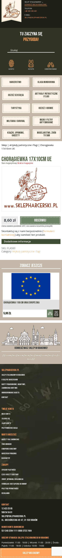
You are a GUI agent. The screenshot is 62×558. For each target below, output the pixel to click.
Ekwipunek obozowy (9, 449)
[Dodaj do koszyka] (56, 313)
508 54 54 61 (7, 512)
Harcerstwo (15, 82)
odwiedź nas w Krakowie (35, 4)
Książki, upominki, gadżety (15, 134)
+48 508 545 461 (31, 11)
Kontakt (5, 397)
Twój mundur (6, 444)
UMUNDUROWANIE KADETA (10, 392)
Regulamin (5, 493)
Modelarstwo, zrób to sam (46, 134)
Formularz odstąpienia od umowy (14, 484)
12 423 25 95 (7, 508)
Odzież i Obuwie (46, 108)
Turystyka (16, 108)
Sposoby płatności (9, 470)
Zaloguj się (6, 418)
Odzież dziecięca (16, 95)
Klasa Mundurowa (46, 82)
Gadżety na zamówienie (10, 439)
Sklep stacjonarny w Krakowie (13, 375)
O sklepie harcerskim (10, 379)
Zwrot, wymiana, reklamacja (12, 479)
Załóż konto (6, 423)
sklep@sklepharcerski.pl (36, 17)
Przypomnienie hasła (10, 428)
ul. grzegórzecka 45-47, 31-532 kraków (19, 520)
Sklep (4, 145)
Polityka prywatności (10, 488)
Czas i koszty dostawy (10, 474)
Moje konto (6, 414)
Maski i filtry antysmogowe (46, 121)
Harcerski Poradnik (9, 453)
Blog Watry (6, 458)
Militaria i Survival (16, 121)
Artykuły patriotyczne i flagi (46, 95)
